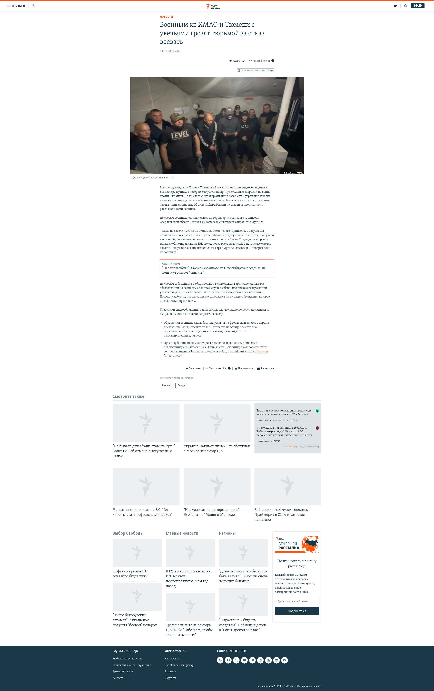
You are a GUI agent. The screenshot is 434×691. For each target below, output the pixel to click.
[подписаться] (284, 660)
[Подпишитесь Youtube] (244, 660)
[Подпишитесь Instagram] (260, 660)
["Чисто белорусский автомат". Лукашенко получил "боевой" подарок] (137, 597)
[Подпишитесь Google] (220, 660)
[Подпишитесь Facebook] (228, 660)
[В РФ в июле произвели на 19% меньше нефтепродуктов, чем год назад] (190, 553)
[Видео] (395, 5)
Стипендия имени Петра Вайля (132, 665)
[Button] (237, 61)
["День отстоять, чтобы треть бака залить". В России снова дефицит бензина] (243, 553)
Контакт (118, 678)
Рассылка (170, 671)
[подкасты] (406, 5)
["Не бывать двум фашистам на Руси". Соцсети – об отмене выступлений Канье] (146, 423)
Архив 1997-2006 (123, 671)
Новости (166, 16)
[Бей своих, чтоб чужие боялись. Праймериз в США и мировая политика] (287, 486)
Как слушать (172, 658)
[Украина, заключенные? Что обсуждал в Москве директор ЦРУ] (217, 423)
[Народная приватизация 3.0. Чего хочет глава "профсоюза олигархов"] (146, 486)
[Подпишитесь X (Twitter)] (236, 660)
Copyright (170, 678)
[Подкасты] (276, 660)
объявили (261, 351)
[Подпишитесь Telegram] (252, 660)
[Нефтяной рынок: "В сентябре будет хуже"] (137, 553)
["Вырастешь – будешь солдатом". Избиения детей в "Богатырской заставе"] (243, 602)
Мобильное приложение (127, 658)
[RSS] (268, 660)
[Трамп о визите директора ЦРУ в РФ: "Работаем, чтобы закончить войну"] (190, 607)
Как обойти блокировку (179, 665)
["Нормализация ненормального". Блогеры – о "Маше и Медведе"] (217, 486)
